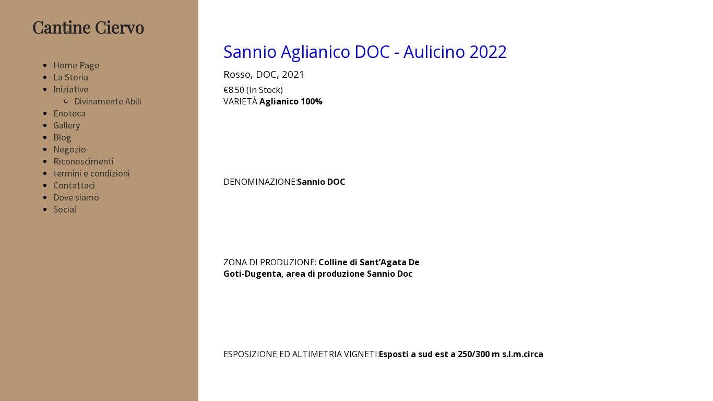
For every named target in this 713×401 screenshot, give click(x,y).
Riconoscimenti (83, 161)
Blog (62, 137)
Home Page (76, 65)
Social (64, 209)
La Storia (70, 77)
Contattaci (74, 185)
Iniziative (70, 89)
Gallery (66, 125)
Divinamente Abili (107, 101)
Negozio (69, 149)
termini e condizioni (91, 173)
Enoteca (69, 113)
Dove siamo (76, 197)
